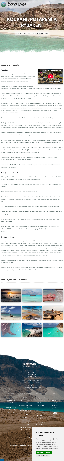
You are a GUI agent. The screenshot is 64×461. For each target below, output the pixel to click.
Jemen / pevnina (54, 412)
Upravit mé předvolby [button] (42, 455)
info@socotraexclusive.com (33, 388)
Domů (17, 33)
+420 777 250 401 (37, 380)
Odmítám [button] (48, 452)
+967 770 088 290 (35, 382)
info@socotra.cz (33, 386)
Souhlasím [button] (40, 452)
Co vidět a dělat (26, 33)
